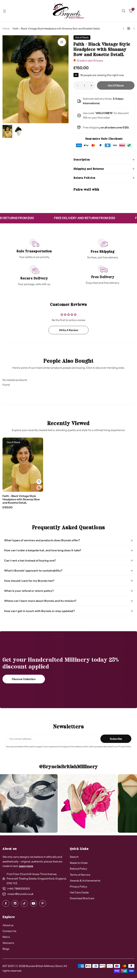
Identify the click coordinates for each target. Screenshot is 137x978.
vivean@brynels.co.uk (20, 894)
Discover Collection (24, 679)
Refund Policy (78, 868)
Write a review (68, 330)
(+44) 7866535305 (18, 888)
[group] (35, 79)
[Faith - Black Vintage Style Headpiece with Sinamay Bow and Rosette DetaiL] (23, 465)
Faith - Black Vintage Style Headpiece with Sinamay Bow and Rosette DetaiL (21, 499)
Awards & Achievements (85, 880)
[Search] (123, 11)
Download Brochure (82, 898)
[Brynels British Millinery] (68, 11)
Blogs (6, 948)
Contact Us (9, 931)
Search (74, 856)
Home (6, 28)
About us (8, 925)
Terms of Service (80, 874)
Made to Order (79, 862)
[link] (59, 803)
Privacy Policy (78, 886)
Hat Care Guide (79, 892)
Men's (6, 937)
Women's (8, 943)
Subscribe (116, 738)
